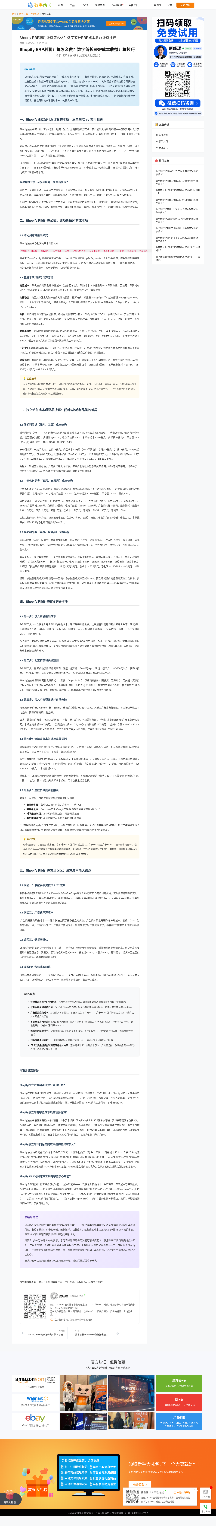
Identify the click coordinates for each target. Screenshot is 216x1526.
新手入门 (163, 141)
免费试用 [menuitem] (185, 5)
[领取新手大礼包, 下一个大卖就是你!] (11, 1497)
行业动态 (34, 13)
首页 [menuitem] (60, 5)
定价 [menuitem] (85, 5)
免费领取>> (140, 1484)
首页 (14, 13)
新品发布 (163, 147)
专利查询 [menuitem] (117, 5)
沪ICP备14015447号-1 (136, 1512)
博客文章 (23, 13)
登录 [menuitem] (169, 5)
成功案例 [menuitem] (100, 5)
